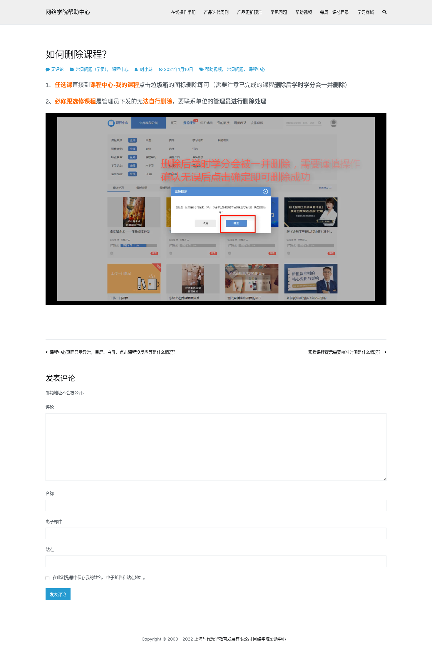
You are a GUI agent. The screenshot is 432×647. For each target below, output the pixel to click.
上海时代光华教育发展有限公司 (223, 638)
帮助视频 (303, 12)
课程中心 (120, 69)
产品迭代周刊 (216, 12)
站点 (50, 549)
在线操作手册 (183, 12)
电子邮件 (54, 521)
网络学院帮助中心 (68, 12)
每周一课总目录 (334, 12)
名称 (50, 493)
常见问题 (278, 12)
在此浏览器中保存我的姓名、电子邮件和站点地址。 (100, 577)
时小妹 (146, 69)
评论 (50, 407)
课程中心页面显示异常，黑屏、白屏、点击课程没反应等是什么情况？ (113, 352)
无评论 (57, 69)
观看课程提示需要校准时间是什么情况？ (345, 352)
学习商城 (365, 12)
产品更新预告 (249, 12)
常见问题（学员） (91, 69)
